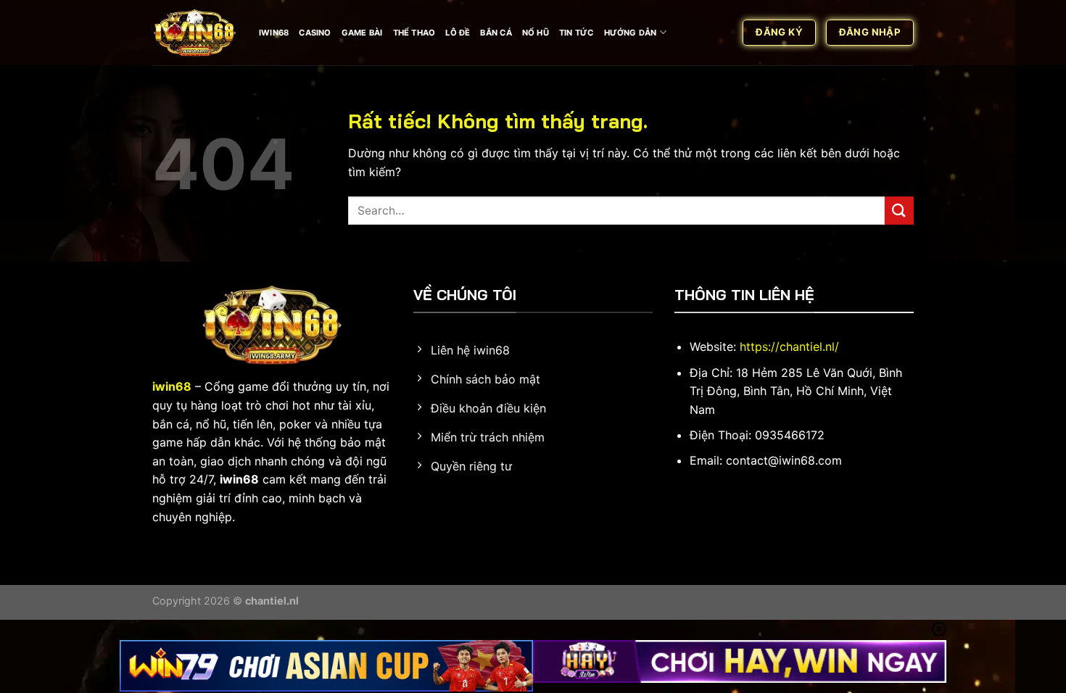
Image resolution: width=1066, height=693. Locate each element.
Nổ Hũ (535, 33)
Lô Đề (457, 33)
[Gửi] (899, 210)
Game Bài (362, 33)
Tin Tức (576, 33)
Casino (315, 33)
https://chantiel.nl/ (789, 346)
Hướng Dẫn (630, 33)
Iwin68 (274, 33)
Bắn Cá (495, 33)
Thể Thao (414, 33)
